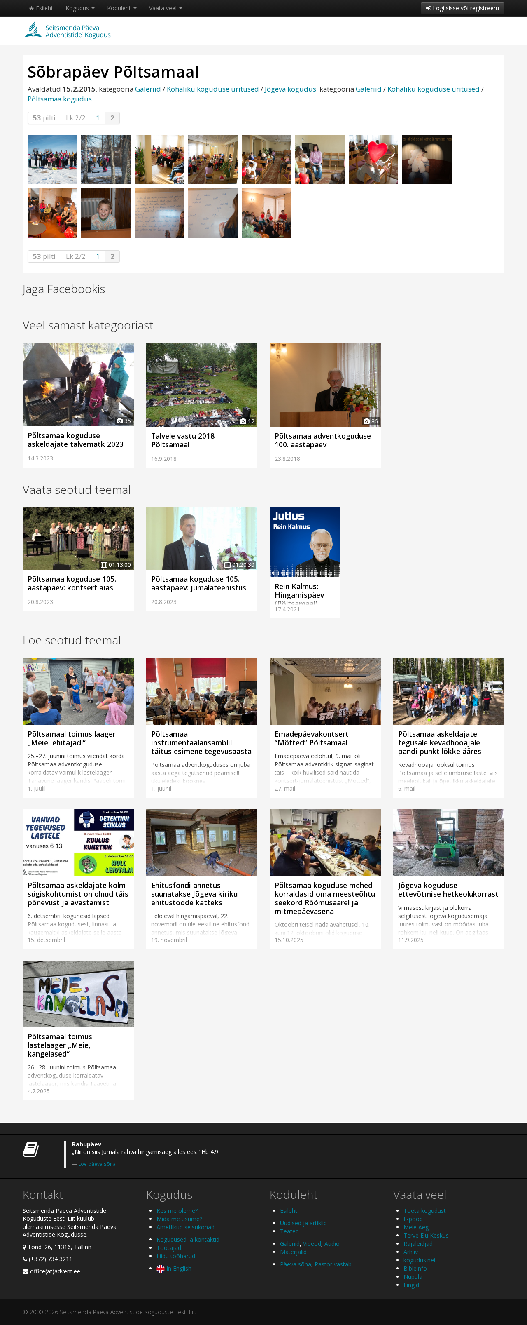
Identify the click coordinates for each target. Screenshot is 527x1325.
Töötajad (168, 1248)
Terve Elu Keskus (426, 1235)
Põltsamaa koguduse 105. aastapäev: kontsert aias (72, 583)
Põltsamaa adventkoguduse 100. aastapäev (323, 440)
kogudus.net (419, 1260)
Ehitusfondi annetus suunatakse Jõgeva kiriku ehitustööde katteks (194, 893)
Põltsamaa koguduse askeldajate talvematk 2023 (76, 439)
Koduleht (120, 8)
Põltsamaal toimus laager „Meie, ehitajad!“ (72, 738)
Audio (332, 1243)
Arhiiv (410, 1252)
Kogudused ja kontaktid (187, 1239)
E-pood (413, 1219)
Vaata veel (163, 8)
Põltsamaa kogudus (60, 98)
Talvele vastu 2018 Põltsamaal (183, 440)
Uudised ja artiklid (303, 1223)
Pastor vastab (333, 1264)
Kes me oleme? (177, 1211)
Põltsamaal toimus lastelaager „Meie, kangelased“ (60, 1045)
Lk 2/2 (76, 117)
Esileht (43, 8)
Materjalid (293, 1252)
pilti (44, 117)
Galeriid (148, 89)
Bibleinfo (415, 1268)
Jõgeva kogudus (290, 89)
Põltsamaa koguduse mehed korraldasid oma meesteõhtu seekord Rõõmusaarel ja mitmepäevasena (325, 898)
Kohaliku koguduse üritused (213, 89)
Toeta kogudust (424, 1211)
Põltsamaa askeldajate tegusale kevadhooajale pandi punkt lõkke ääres (439, 742)
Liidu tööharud (175, 1256)
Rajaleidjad (418, 1243)
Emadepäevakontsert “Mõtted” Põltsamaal (312, 738)
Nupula (412, 1276)
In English (178, 1268)
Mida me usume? (179, 1219)
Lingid (411, 1285)
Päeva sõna (295, 1264)
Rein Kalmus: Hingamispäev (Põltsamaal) (299, 594)
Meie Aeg (416, 1227)
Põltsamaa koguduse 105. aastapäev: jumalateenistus (198, 583)
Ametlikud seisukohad (185, 1227)
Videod (312, 1243)
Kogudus (78, 8)
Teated (289, 1231)
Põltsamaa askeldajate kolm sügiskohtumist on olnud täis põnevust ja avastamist (78, 893)
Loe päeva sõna (97, 1164)
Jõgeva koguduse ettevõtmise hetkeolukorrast (448, 889)
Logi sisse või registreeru (465, 8)
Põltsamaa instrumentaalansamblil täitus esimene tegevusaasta (201, 742)
